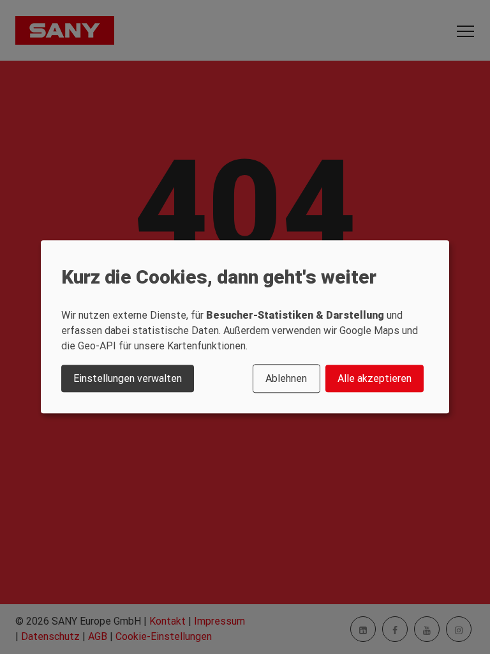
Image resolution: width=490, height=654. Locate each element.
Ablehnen (286, 378)
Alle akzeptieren (375, 378)
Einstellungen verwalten (127, 378)
